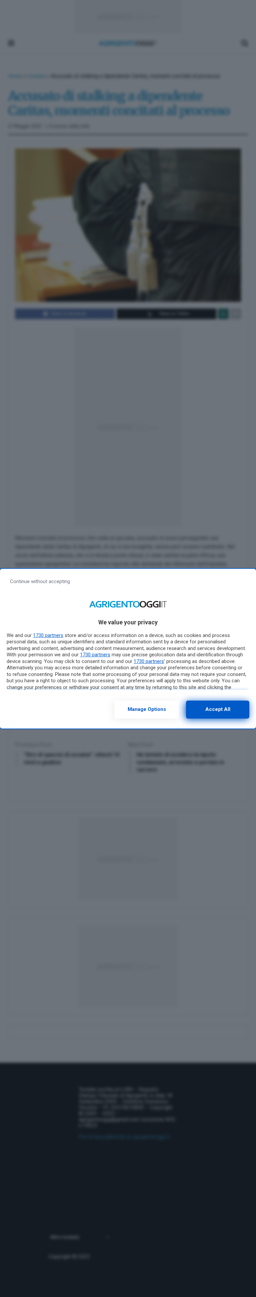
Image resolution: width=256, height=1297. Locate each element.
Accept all (217, 709)
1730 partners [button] (48, 635)
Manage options (147, 709)
